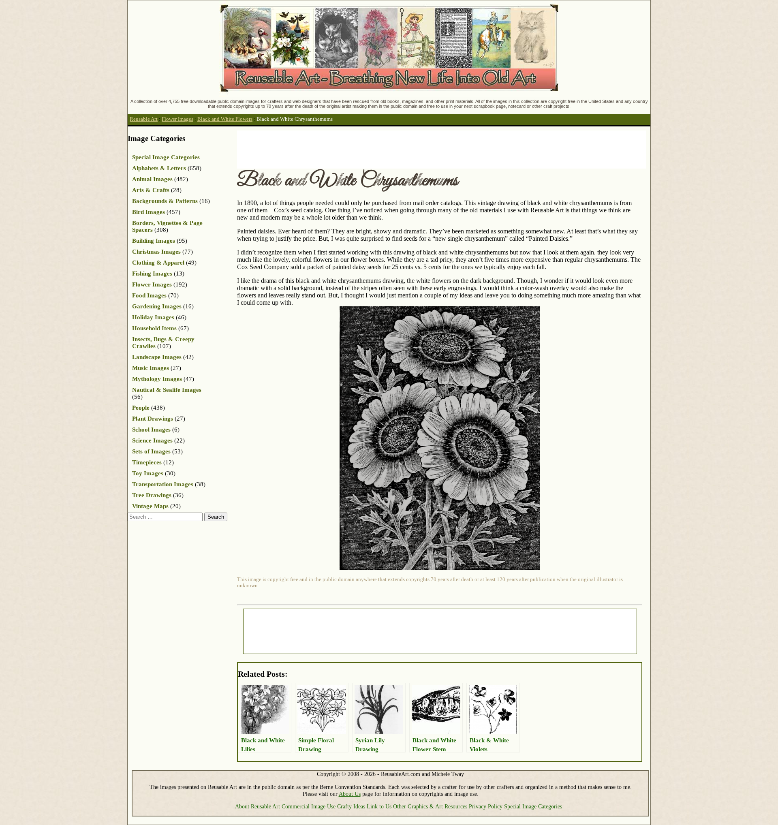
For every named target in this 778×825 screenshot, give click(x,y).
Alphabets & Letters (159, 168)
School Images (151, 429)
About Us (350, 794)
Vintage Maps (150, 506)
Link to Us (379, 806)
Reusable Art (144, 119)
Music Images (150, 368)
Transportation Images (162, 484)
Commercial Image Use (309, 806)
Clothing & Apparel (158, 262)
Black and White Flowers (224, 119)
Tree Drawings (151, 495)
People (141, 407)
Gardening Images (157, 306)
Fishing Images (152, 273)
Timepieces (147, 462)
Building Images (153, 240)
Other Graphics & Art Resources (430, 806)
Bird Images (148, 212)
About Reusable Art (257, 806)
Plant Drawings (152, 418)
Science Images (152, 440)
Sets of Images (151, 451)
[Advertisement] (384, 148)
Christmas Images (156, 251)
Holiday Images (153, 317)
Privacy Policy (485, 806)
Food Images (149, 295)
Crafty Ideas (351, 806)
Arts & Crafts (150, 190)
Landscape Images (157, 357)
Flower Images (177, 119)
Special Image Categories (166, 157)
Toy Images (147, 473)
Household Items (154, 328)
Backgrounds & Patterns (165, 201)
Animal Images (152, 179)
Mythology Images (157, 379)
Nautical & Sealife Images (166, 390)
